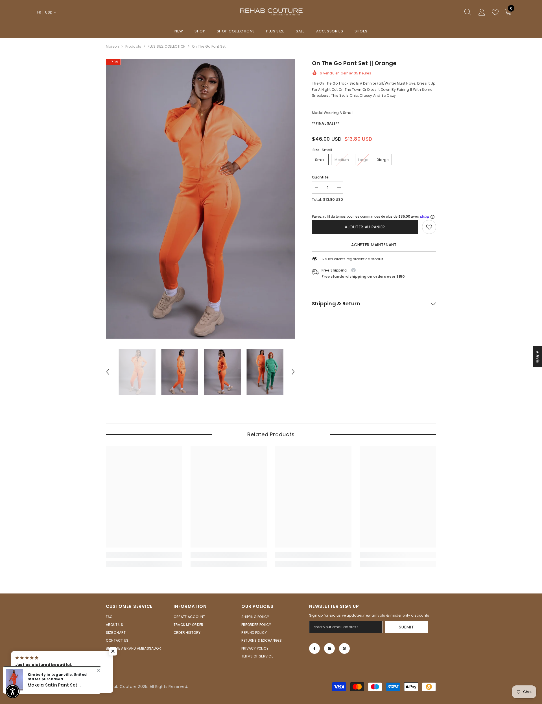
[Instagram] (329, 648)
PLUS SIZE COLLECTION (166, 46)
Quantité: (320, 177)
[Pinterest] (344, 648)
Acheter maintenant (374, 245)
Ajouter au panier (365, 227)
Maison (112, 46)
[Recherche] (447, 12)
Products (133, 46)
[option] (200, 199)
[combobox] (442, 12)
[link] (429, 227)
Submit (406, 627)
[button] (107, 372)
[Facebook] (314, 648)
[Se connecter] (481, 12)
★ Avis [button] (537, 356)
